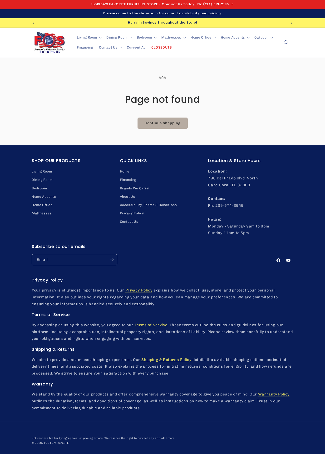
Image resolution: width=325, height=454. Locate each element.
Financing (128, 180)
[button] (89, 38)
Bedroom (39, 188)
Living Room (42, 171)
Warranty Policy (274, 394)
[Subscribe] (112, 259)
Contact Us (129, 222)
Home (124, 171)
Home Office (42, 205)
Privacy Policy (132, 213)
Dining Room (42, 180)
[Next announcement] (291, 22)
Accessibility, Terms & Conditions (148, 205)
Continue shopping (163, 123)
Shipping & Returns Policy (166, 359)
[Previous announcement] (33, 22)
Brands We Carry (134, 188)
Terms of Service (151, 325)
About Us (127, 197)
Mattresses (42, 213)
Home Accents (44, 197)
